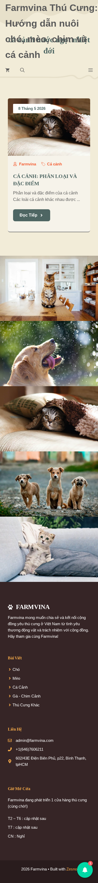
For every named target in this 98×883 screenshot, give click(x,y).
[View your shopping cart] (7, 70)
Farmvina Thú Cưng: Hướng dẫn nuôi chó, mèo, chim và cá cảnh (51, 31)
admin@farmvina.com (35, 740)
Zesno (71, 869)
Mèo (16, 678)
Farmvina (27, 164)
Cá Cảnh (20, 687)
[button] (22, 70)
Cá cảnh (54, 164)
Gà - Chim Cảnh (27, 696)
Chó (16, 669)
